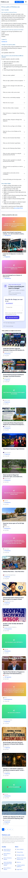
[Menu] (25, 2)
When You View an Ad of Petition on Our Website (12, 132)
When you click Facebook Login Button (11, 143)
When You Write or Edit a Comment (10, 108)
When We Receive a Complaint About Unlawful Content (13, 114)
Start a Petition (19, 1)
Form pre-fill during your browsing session (12, 179)
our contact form (18, 208)
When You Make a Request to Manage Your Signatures (12, 120)
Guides (4, 847)
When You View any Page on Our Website (12, 126)
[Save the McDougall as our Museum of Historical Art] (14, 270)
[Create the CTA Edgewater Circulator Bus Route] (14, 249)
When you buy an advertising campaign (11, 97)
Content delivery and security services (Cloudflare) (11, 173)
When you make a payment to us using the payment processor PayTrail (12, 154)
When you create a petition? (9, 75)
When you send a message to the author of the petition (13, 86)
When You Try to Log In (8, 102)
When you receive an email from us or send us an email (13, 167)
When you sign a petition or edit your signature (13, 80)
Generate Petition (13, 317)
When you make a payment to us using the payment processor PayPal (12, 160)
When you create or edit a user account (11, 92)
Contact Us (4, 41)
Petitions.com (5, 2)
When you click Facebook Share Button (11, 137)
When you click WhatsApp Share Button (12, 148)
